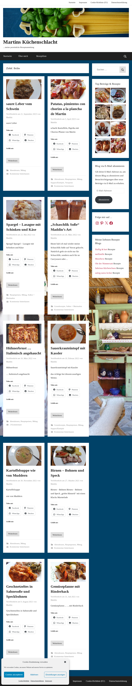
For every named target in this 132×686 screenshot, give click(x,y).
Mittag (23, 170)
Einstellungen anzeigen (55, 675)
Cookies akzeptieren (14, 675)
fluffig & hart (101, 249)
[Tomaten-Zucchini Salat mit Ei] (118, 96)
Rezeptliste (41, 56)
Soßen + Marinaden (74, 306)
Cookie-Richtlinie (24, 681)
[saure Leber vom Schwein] (118, 113)
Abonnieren (103, 199)
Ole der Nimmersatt (104, 263)
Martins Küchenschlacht (30, 42)
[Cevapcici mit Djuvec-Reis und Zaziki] (102, 129)
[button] (65, 662)
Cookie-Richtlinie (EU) (99, 2)
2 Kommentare (16, 425)
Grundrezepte (59, 306)
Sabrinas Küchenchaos (105, 268)
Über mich (23, 56)
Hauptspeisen (70, 179)
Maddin (9, 117)
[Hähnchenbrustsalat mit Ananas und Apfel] (102, 113)
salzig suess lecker (103, 273)
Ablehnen (34, 675)
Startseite (72, 2)
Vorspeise (69, 183)
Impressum (48, 681)
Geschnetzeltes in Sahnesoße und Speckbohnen (19, 591)
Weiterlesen (12, 161)
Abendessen (15, 170)
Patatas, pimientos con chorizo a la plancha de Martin (68, 109)
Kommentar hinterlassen (19, 174)
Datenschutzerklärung (37, 681)
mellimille (99, 254)
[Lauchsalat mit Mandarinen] (102, 96)
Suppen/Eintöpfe (57, 183)
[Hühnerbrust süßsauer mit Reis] (118, 129)
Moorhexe (100, 259)
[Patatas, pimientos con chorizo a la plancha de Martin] (118, 146)
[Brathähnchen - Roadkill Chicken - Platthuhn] (102, 146)
